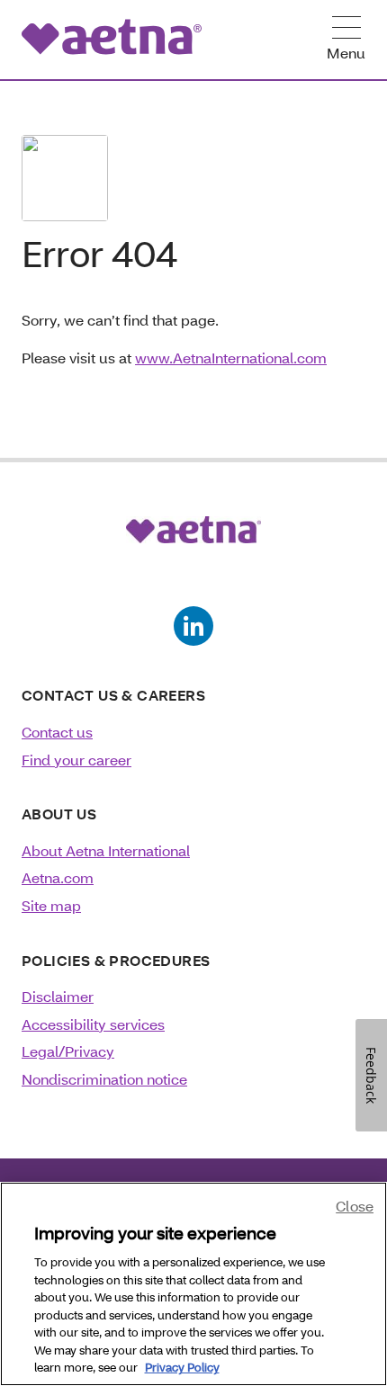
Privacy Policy (182, 1367)
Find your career (76, 759)
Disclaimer (58, 996)
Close (355, 1205)
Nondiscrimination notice (104, 1078)
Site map (51, 905)
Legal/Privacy (68, 1051)
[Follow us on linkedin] (193, 626)
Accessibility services (93, 1024)
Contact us (57, 731)
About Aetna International (106, 850)
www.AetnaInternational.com (231, 357)
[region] (193, 1284)
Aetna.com (58, 877)
